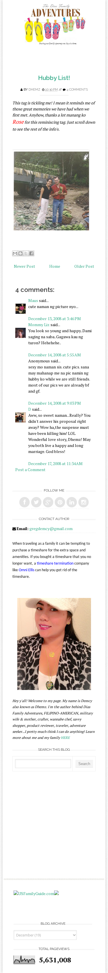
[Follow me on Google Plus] (48, 502)
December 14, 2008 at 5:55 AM (54, 355)
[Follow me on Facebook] (24, 502)
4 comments (77, 89)
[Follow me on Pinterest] (60, 502)
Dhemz (34, 89)
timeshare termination (55, 563)
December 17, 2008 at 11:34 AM (55, 463)
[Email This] (15, 253)
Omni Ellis (26, 570)
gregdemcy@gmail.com (51, 528)
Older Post (84, 266)
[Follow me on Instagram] (83, 502)
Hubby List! (54, 77)
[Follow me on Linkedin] (72, 502)
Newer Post (24, 266)
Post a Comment (30, 469)
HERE (65, 737)
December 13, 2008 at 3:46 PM (54, 318)
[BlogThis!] (20, 253)
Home (54, 266)
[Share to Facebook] (31, 253)
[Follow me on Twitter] (36, 502)
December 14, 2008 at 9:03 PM (54, 403)
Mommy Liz (39, 324)
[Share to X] (26, 253)
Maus (33, 300)
